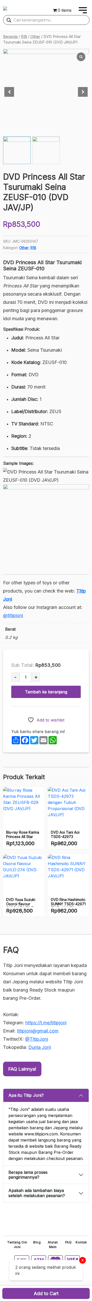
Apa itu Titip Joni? (26, 1095)
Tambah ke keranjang (46, 691)
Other (35, 36)
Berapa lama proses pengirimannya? (28, 1175)
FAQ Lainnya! (22, 1069)
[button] (83, 92)
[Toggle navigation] (82, 10)
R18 (24, 36)
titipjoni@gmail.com (38, 1031)
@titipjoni (13, 615)
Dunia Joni (39, 1047)
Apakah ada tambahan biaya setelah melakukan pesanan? (36, 1193)
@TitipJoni (36, 1039)
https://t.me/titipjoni (45, 1022)
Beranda (10, 36)
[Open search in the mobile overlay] (46, 20)
